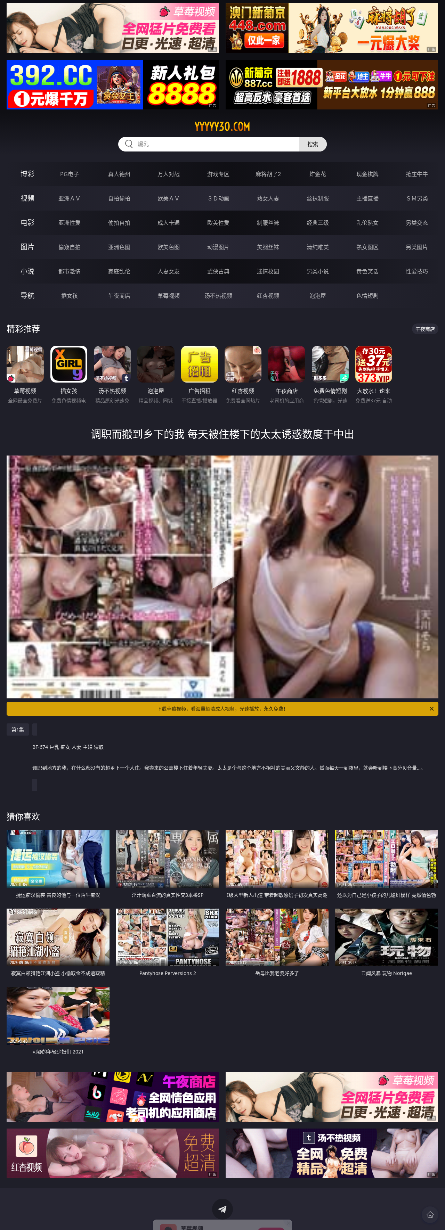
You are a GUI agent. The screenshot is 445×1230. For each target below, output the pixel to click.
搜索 (312, 144)
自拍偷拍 (119, 198)
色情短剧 (367, 296)
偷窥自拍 (69, 247)
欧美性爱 (218, 223)
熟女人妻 (268, 198)
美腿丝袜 (268, 247)
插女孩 (69, 296)
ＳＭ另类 (417, 198)
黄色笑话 (367, 271)
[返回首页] (430, 1214)
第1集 (17, 729)
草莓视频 (168, 296)
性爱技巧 (417, 271)
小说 (27, 271)
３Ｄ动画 (218, 198)
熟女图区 (367, 247)
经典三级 (318, 223)
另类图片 (417, 247)
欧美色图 (168, 247)
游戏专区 (218, 174)
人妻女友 (168, 271)
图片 (27, 247)
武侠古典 (218, 271)
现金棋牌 (367, 174)
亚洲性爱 (69, 223)
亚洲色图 (119, 247)
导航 (27, 295)
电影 (27, 222)
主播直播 (367, 198)
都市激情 (69, 271)
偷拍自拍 (119, 223)
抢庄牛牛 (417, 174)
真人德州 (119, 174)
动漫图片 (218, 247)
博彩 (27, 174)
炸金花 (317, 174)
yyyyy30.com (222, 126)
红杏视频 (268, 296)
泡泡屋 (317, 296)
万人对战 (168, 174)
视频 (27, 198)
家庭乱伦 (119, 271)
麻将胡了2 (268, 174)
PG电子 (69, 174)
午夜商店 (119, 296)
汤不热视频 (218, 296)
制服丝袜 (268, 223)
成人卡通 (168, 223)
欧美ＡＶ (168, 198)
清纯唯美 (318, 247)
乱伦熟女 (367, 223)
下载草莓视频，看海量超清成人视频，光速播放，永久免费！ (222, 708)
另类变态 (417, 223)
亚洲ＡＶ (69, 198)
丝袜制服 (318, 198)
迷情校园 (268, 271)
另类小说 (318, 271)
